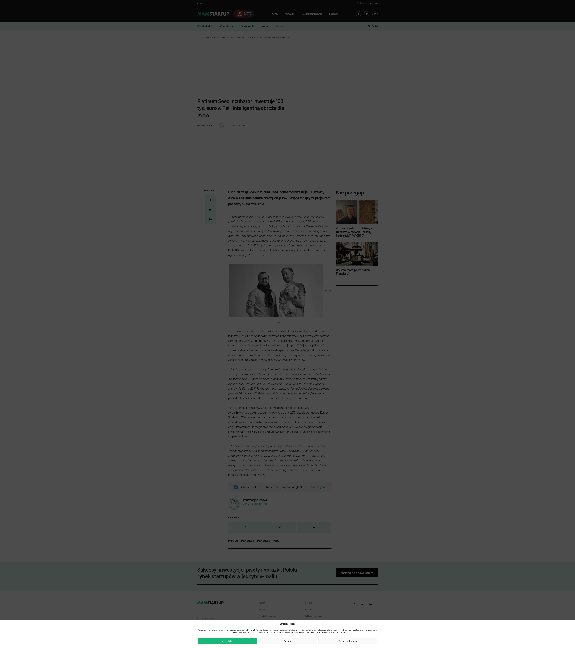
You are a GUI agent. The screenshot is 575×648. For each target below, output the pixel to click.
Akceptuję (227, 641)
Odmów (287, 641)
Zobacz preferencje (347, 641)
